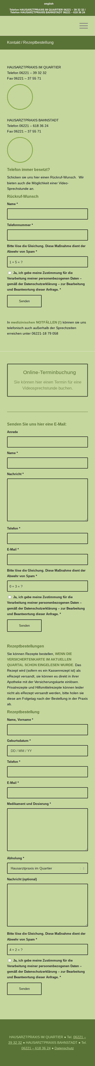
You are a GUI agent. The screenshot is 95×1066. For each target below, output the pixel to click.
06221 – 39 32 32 (74, 9)
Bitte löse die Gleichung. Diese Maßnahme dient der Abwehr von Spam (46, 248)
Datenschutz (64, 1048)
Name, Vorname (20, 719)
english (49, 3)
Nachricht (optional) (22, 879)
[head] (39, 26)
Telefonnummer (20, 225)
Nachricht (15, 474)
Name (12, 204)
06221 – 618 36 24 (74, 12)
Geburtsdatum (19, 741)
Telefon (13, 528)
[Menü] (81, 26)
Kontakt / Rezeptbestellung (30, 42)
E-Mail (13, 549)
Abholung (15, 858)
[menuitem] (49, 3)
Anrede (12, 432)
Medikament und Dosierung (29, 804)
